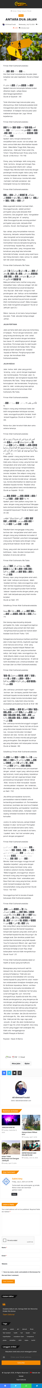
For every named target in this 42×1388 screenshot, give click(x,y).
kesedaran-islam (19, 1336)
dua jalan (16, 1063)
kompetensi (30, 1336)
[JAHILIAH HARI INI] (11, 1120)
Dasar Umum (22, 11)
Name (4, 1247)
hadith (15, 1333)
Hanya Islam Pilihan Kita (29, 1133)
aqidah (12, 1329)
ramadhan (12, 1340)
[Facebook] (4, 1073)
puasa (4, 1340)
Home (14, 11)
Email (4, 1256)
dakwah (24, 1329)
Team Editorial (21, 1379)
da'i (18, 1329)
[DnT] (21, 4)
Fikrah (29, 11)
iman (34, 1333)
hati (21, 1333)
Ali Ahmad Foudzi (10, 24)
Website (4, 1264)
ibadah (28, 1333)
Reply (14, 1194)
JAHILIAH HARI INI (8, 1127)
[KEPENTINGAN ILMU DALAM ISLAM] (31, 1145)
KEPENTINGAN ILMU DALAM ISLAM (29, 1154)
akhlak (5, 1329)
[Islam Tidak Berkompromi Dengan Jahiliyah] (11, 1147)
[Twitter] (9, 1073)
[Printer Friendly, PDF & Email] (15, 1057)
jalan (28, 1063)
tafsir (20, 1340)
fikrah (31, 1329)
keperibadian (7, 1336)
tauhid (33, 1340)
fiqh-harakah (7, 1333)
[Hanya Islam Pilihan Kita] (31, 1122)
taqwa (26, 1340)
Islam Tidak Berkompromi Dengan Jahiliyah (10, 1158)
